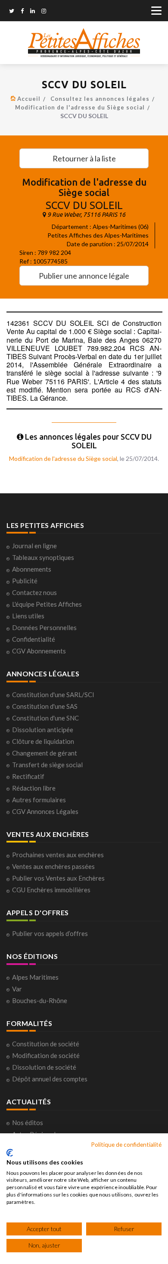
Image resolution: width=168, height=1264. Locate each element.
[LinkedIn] (32, 11)
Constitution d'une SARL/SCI (53, 694)
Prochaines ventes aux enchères (58, 855)
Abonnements (31, 569)
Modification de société (46, 1055)
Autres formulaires (39, 800)
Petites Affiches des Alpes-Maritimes (98, 235)
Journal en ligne (34, 546)
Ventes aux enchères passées (53, 866)
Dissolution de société (44, 1067)
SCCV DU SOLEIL (84, 205)
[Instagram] (44, 11)
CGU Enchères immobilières (51, 890)
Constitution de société (45, 1044)
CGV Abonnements (39, 651)
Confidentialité (33, 639)
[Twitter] (11, 11)
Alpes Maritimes (35, 977)
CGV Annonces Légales (45, 811)
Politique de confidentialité (126, 1144)
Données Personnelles (44, 627)
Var (17, 989)
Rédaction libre (34, 788)
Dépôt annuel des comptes (49, 1079)
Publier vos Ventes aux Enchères (58, 878)
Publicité (24, 581)
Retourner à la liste (84, 158)
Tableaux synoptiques (43, 557)
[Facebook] (22, 11)
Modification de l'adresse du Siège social (80, 107)
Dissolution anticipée (42, 729)
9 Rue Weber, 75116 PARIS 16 (86, 214)
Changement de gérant (44, 753)
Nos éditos (27, 1122)
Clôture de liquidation (43, 741)
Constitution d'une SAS (45, 706)
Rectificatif (28, 776)
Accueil (28, 98)
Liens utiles (28, 616)
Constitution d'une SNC (45, 718)
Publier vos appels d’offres (50, 933)
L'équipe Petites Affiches (47, 604)
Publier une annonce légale (84, 275)
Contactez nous (34, 592)
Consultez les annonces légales (99, 98)
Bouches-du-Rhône (39, 1000)
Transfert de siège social (47, 765)
